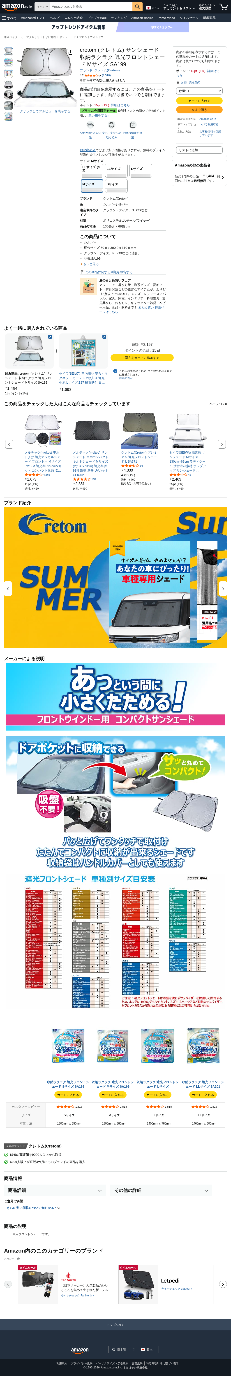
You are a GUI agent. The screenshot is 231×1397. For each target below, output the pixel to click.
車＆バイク (11, 37)
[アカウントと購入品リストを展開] (194, 8)
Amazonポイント (33, 18)
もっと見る (91, 264)
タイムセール (189, 18)
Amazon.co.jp (207, 119)
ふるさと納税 (73, 18)
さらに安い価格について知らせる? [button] (32, 1208)
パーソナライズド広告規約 (112, 1363)
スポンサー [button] (10, 1258)
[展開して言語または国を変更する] (158, 8)
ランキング (119, 18)
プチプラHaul (96, 18)
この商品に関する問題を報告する (109, 272)
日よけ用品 (49, 37)
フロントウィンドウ (91, 37)
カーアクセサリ (30, 37)
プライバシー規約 (81, 1363)
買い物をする (97, 115)
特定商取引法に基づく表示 (162, 1363)
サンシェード (68, 37)
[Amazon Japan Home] (79, 1351)
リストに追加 (188, 150)
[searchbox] (91, 6)
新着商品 (209, 18)
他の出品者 (88, 150)
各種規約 (137, 1363)
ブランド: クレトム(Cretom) (100, 70)
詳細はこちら (120, 105)
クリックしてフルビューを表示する (45, 111)
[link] (16, 393)
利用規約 (61, 1363)
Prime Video (166, 18)
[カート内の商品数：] (223, 6)
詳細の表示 (126, 378)
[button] (9, 17)
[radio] (8, 51)
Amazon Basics (142, 18)
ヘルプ (54, 18)
